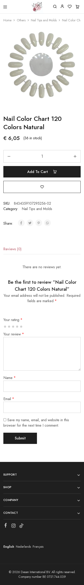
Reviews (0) (12, 249)
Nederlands (23, 546)
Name (9, 377)
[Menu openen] (5, 7)
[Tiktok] (21, 526)
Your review (13, 334)
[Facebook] (6, 526)
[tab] (13, 249)
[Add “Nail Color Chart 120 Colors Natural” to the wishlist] (42, 186)
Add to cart (38, 171)
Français (38, 546)
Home (7, 20)
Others (21, 20)
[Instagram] (13, 526)
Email (8, 398)
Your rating (12, 319)
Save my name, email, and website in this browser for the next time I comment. (36, 422)
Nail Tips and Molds (44, 20)
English (8, 546)
